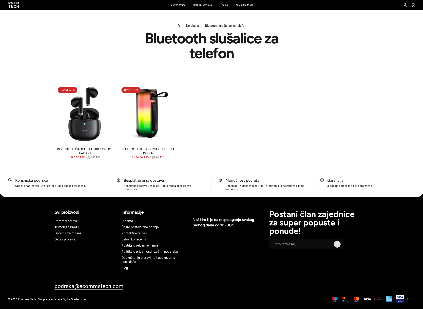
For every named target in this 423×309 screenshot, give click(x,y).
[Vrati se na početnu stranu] (178, 25)
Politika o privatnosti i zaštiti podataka (149, 252)
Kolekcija (192, 26)
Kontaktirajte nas (134, 233)
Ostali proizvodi (66, 239)
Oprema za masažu (69, 233)
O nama (127, 221)
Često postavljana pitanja (140, 227)
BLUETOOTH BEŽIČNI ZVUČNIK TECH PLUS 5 (148, 151)
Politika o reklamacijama (139, 245)
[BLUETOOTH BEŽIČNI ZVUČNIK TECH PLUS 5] (148, 113)
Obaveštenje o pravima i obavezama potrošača (148, 260)
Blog (124, 268)
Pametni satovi (66, 221)
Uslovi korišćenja (133, 239)
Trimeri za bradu (67, 227)
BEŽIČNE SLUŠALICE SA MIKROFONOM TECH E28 (84, 151)
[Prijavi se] (337, 244)
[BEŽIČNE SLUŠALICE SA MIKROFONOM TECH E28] (84, 113)
